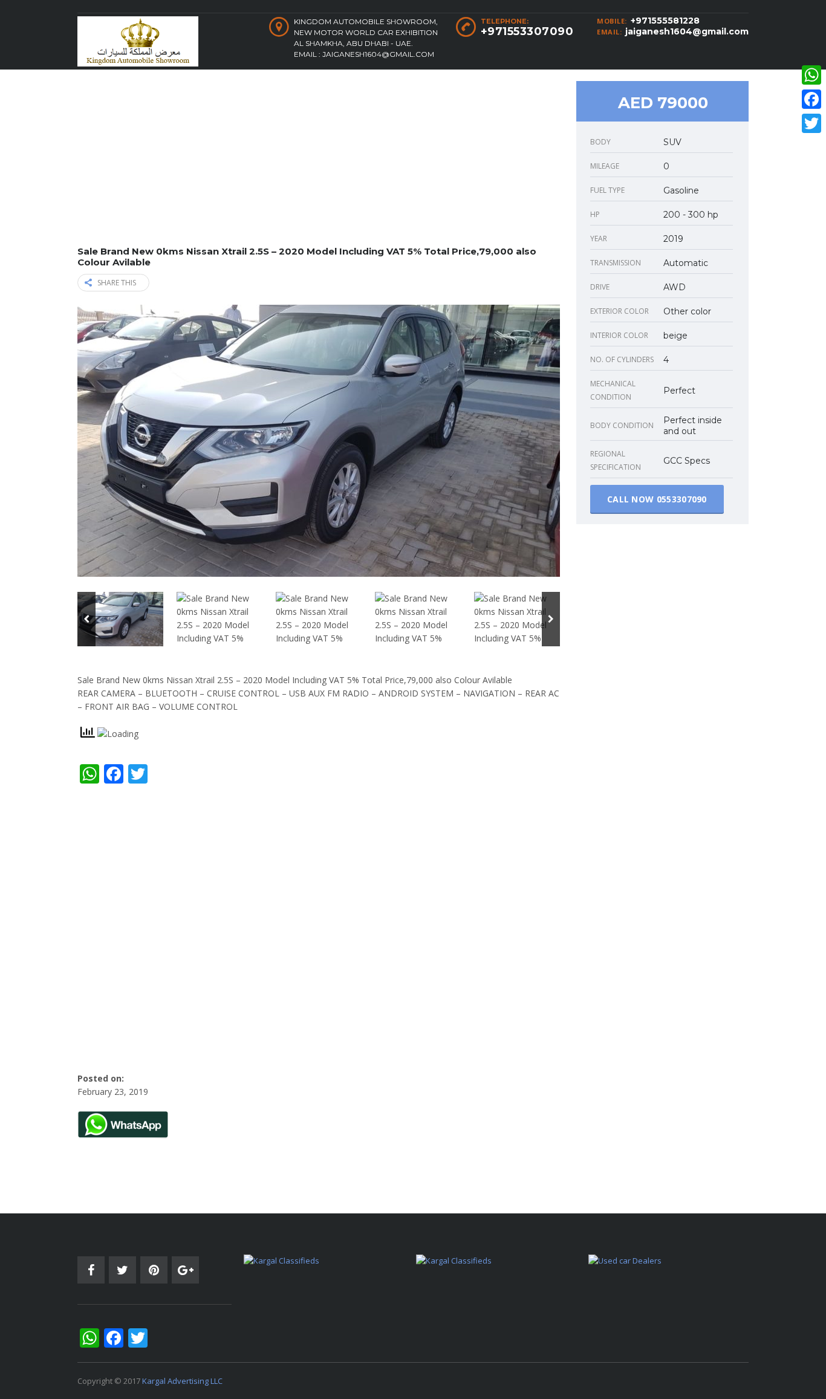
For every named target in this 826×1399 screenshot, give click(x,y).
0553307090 (682, 499)
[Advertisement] (318, 161)
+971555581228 (665, 20)
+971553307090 (527, 31)
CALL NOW (657, 499)
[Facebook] (811, 99)
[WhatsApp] (811, 75)
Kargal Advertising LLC (182, 1380)
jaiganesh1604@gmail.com (687, 31)
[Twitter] (811, 123)
